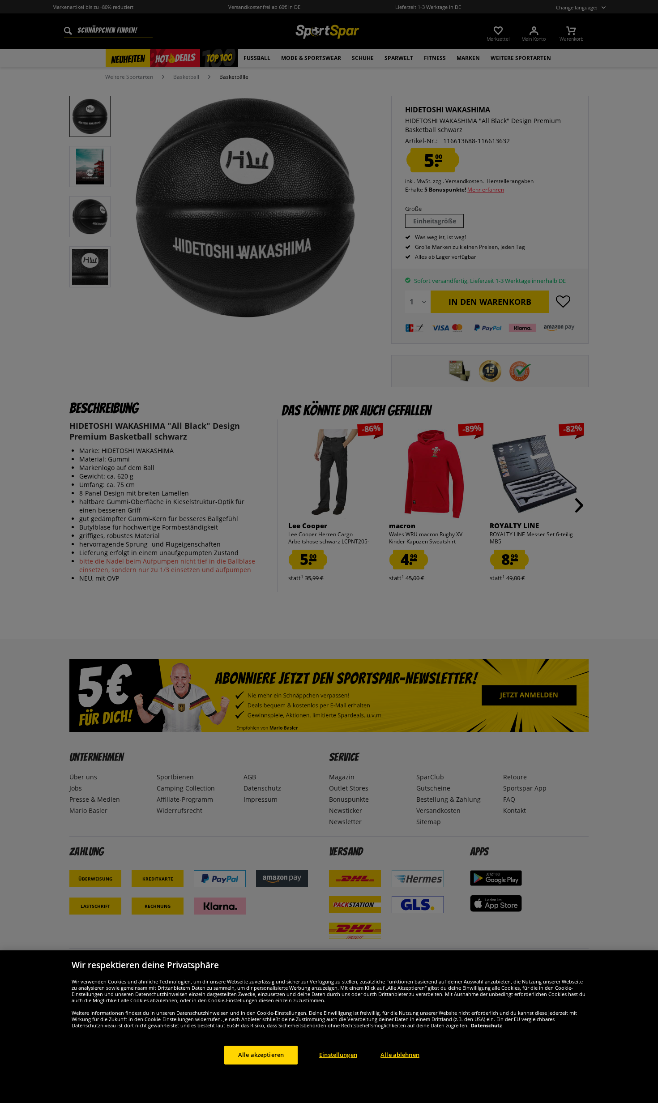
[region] (329, 1026)
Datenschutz (486, 1025)
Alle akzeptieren (261, 1055)
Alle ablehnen (399, 1055)
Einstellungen (338, 1055)
